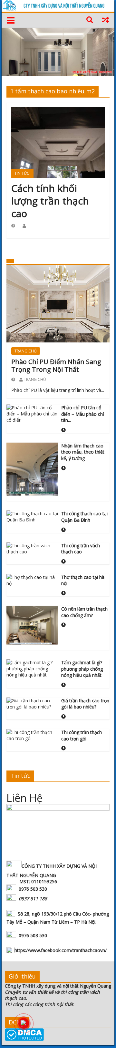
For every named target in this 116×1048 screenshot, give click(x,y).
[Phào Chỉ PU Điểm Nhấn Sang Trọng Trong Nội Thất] (58, 303)
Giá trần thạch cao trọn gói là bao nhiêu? (85, 703)
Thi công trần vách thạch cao (80, 548)
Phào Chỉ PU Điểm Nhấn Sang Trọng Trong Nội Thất (56, 365)
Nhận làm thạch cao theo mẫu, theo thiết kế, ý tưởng (82, 452)
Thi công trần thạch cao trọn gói (81, 735)
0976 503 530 (33, 889)
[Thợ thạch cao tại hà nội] (32, 580)
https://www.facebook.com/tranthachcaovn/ (61, 950)
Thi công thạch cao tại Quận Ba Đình (84, 516)
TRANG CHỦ (26, 351)
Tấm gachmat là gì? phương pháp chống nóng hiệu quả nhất (82, 668)
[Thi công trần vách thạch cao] (32, 548)
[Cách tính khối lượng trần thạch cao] (58, 142)
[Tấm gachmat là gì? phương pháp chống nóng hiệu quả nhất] (32, 668)
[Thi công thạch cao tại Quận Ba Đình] (32, 516)
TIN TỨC (22, 173)
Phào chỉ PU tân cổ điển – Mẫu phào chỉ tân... (82, 413)
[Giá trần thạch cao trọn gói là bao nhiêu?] (32, 703)
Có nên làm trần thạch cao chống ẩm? (84, 612)
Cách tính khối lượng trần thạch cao (50, 201)
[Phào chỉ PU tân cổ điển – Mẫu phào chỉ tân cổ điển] (32, 413)
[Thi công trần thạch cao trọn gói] (32, 735)
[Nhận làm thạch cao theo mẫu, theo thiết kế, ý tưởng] (32, 469)
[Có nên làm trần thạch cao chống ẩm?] (32, 625)
